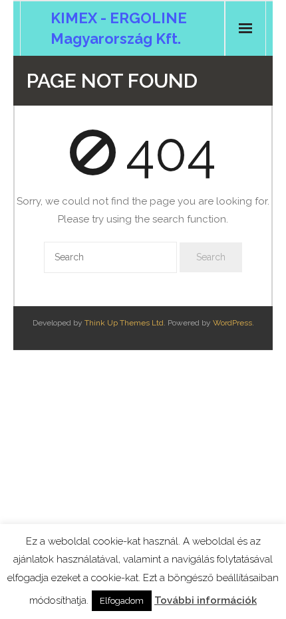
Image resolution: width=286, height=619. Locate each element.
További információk (205, 600)
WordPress (232, 322)
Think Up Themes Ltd (124, 322)
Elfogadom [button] (122, 601)
